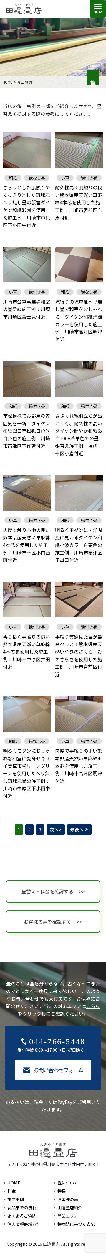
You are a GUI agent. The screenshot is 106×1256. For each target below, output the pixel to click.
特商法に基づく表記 (76, 1224)
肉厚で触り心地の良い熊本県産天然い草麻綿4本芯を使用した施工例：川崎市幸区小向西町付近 (26, 544)
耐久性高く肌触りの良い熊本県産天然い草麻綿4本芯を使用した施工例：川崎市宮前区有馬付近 (78, 202)
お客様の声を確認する (47, 921)
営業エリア (67, 1216)
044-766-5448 (57, 1041)
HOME (13, 1182)
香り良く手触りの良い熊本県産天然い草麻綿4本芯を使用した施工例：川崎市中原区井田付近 (26, 651)
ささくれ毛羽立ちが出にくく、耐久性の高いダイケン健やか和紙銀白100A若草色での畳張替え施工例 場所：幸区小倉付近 (78, 434)
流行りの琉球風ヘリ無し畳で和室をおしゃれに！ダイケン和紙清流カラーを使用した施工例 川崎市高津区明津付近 (78, 320)
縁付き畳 (89, 178)
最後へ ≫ (79, 829)
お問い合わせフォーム (58, 1070)
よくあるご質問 (21, 1216)
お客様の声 (67, 1199)
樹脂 (13, 741)
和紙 (13, 178)
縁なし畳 (37, 178)
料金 (11, 1191)
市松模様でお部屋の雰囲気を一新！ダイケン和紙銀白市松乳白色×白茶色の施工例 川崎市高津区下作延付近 (26, 430)
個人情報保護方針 (23, 1224)
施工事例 (15, 1199)
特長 (61, 1191)
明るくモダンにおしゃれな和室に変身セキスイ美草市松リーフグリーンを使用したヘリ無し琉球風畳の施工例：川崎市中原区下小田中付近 (26, 773)
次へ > (55, 829)
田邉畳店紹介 (69, 1207)
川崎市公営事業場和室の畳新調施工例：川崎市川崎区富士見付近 (26, 309)
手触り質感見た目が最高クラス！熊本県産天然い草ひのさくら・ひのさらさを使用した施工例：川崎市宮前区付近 (78, 655)
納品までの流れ (21, 1207)
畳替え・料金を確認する (47, 891)
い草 (65, 178)
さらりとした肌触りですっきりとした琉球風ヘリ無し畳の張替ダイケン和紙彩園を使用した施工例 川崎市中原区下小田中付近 (26, 206)
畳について (67, 1182)
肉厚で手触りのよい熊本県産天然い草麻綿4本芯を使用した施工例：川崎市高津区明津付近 (78, 765)
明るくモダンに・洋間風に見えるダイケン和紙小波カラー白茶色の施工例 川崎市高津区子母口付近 (78, 544)
